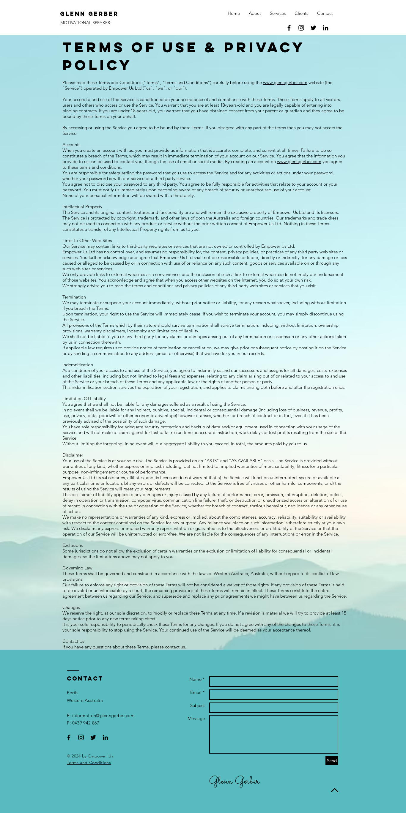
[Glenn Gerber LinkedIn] (105, 737)
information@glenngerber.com (103, 715)
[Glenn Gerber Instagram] (301, 27)
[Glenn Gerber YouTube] (325, 27)
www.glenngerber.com (285, 82)
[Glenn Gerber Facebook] (289, 27)
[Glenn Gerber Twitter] (313, 27)
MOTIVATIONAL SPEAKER (85, 22)
